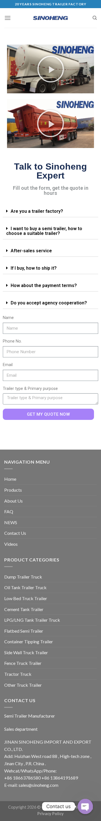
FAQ (8, 511)
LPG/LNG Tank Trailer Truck (32, 620)
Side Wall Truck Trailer (26, 652)
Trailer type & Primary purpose (30, 388)
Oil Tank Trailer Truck (25, 587)
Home (10, 479)
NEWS (10, 522)
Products (13, 489)
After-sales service (31, 250)
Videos (11, 544)
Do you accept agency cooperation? (49, 303)
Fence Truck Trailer (23, 663)
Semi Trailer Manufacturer (29, 715)
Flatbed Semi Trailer (23, 630)
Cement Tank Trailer (23, 609)
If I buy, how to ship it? (34, 268)
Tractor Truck (17, 674)
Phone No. (12, 341)
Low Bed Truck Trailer (25, 598)
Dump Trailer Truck (23, 576)
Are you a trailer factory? (37, 211)
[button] (51, 69)
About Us (13, 500)
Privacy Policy (50, 813)
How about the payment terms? (44, 285)
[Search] (95, 18)
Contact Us (15, 533)
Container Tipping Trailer (28, 641)
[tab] (50, 211)
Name (8, 317)
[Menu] (7, 18)
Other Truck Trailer (23, 685)
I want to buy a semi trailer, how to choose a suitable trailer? (44, 231)
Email (8, 364)
